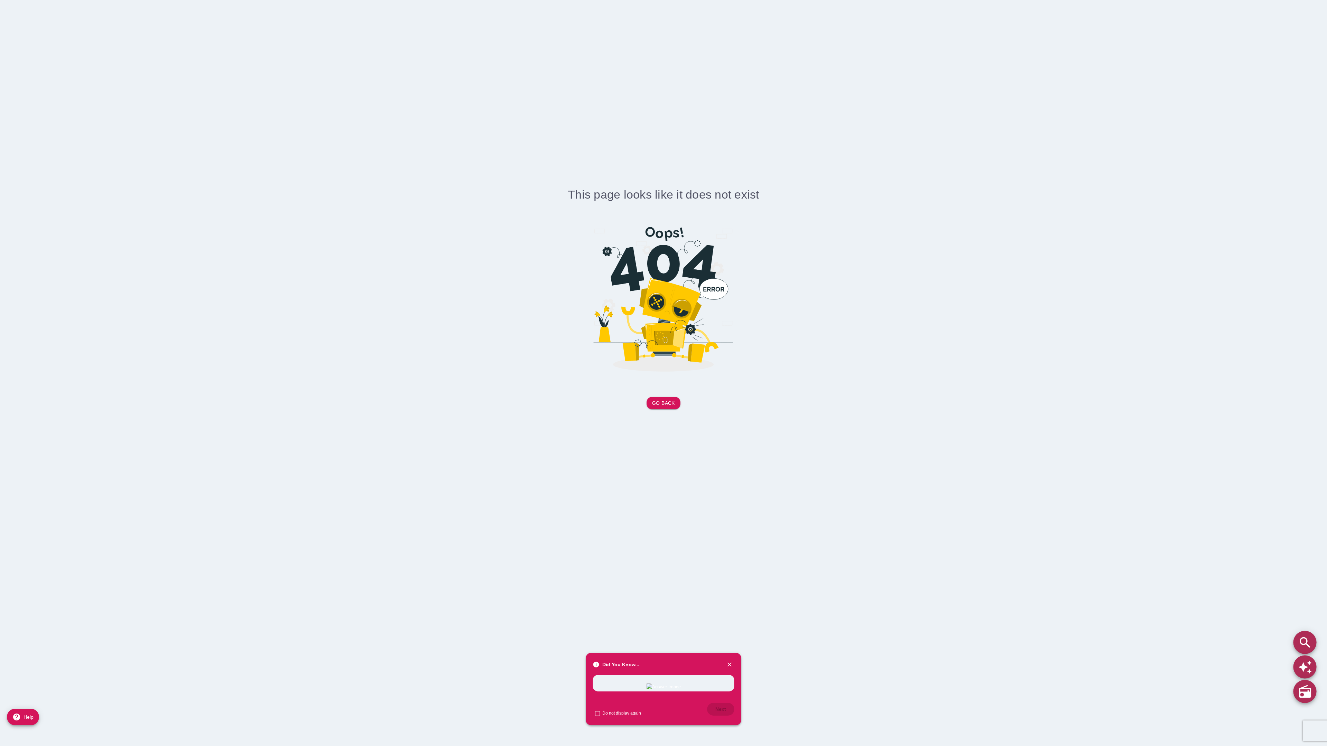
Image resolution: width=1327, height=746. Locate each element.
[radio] (1304, 691)
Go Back (663, 403)
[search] (1304, 642)
